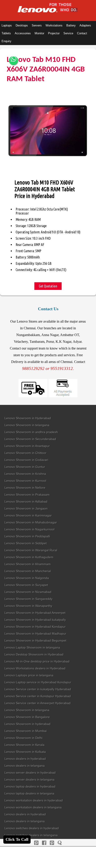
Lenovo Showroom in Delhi (23, 738)
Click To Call (17, 839)
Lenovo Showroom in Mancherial (27, 571)
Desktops (22, 25)
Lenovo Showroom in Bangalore (27, 717)
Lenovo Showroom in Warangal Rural (30, 550)
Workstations (54, 25)
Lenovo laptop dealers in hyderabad (29, 786)
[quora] (60, 843)
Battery (71, 25)
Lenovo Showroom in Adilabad (25, 501)
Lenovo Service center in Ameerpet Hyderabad (37, 703)
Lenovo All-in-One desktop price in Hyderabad (36, 661)
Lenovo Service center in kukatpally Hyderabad (37, 689)
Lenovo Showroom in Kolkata (25, 752)
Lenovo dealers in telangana (24, 765)
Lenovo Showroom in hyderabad (27, 724)
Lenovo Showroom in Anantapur (27, 446)
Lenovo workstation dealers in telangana (33, 807)
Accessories (23, 33)
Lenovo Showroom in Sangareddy (28, 599)
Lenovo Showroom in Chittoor (25, 453)
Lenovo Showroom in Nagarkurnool (29, 529)
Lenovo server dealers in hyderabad (30, 772)
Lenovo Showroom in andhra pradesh (31, 432)
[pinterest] (36, 843)
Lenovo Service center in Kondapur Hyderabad (37, 696)
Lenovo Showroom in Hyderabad (27, 418)
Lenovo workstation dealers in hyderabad (33, 800)
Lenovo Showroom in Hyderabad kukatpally (35, 619)
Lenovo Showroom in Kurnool (25, 480)
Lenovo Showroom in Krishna (25, 474)
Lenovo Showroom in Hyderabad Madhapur (35, 633)
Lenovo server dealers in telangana (29, 779)
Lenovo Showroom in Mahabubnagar (30, 522)
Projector (54, 33)
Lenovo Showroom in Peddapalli (27, 536)
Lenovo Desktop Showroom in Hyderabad (33, 654)
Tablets (6, 33)
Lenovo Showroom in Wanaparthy (28, 606)
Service (68, 33)
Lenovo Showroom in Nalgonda (26, 578)
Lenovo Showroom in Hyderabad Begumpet (35, 640)
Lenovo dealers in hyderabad (25, 758)
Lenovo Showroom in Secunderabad (30, 439)
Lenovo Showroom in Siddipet (25, 543)
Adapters (85, 25)
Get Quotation (48, 286)
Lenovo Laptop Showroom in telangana (32, 647)
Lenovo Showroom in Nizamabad (27, 592)
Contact (82, 33)
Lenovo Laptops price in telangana (28, 675)
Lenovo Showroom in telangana (26, 425)
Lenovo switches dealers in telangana (31, 835)
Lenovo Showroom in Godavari (26, 460)
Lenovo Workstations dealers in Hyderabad (34, 668)
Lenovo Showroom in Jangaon (26, 508)
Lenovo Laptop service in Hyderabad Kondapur (37, 682)
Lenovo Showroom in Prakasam (27, 494)
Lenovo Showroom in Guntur (24, 467)
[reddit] (52, 843)
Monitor (39, 33)
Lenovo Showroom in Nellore (24, 487)
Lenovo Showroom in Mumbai (25, 731)
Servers (37, 25)
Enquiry (6, 41)
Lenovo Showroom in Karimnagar (28, 515)
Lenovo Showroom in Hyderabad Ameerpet (34, 613)
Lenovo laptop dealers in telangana (29, 793)
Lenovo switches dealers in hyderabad (31, 828)
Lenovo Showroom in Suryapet (26, 585)
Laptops (7, 25)
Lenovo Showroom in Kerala (24, 745)
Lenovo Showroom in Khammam (27, 564)
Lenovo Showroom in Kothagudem (28, 557)
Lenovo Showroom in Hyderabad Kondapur (35, 626)
